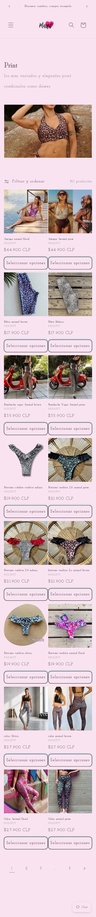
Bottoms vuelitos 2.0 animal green (68, 487)
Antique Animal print (61, 239)
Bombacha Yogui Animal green (66, 404)
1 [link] (12, 868)
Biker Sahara (56, 321)
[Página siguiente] (84, 868)
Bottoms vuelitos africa (18, 653)
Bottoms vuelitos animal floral (66, 653)
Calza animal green (59, 818)
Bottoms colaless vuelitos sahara (23, 487)
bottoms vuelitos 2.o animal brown (69, 570)
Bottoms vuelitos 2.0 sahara (20, 570)
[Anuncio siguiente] (87, 6)
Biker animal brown (16, 321)
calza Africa (11, 736)
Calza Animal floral (16, 818)
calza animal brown (60, 736)
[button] (11, 25)
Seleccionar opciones (26, 263)
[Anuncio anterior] (9, 6)
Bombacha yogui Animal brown (22, 404)
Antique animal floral (17, 239)
